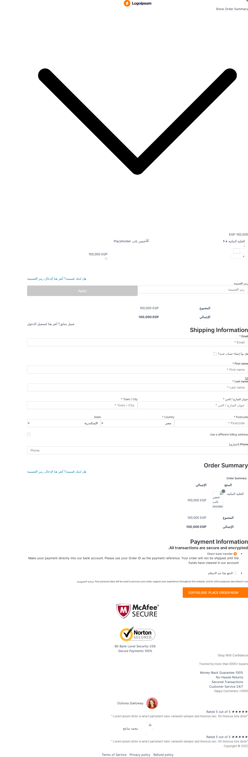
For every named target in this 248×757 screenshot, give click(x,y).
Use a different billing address (228, 434)
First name (240, 363)
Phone (238, 444)
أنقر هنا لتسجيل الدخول (42, 324)
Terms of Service (114, 755)
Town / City (129, 399)
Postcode (241, 417)
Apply (82, 291)
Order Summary (236, 478)
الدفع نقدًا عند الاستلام (220, 573)
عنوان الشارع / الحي (235, 399)
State (97, 417)
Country (168, 417)
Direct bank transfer (220, 553)
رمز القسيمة (241, 283)
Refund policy (163, 755)
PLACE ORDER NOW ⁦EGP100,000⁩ (213, 592)
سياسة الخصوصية (85, 581)
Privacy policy (140, 755)
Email (243, 336)
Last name (240, 381)
